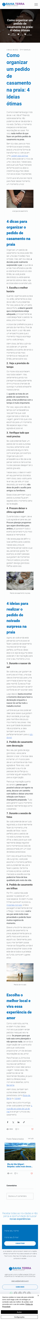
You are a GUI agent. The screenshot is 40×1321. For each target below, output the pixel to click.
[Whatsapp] (11, 1293)
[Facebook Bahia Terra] (15, 1293)
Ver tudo (31, 1138)
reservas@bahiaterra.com (20, 1281)
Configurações (19, 1317)
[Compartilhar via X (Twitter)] (13, 1122)
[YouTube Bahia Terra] (24, 1293)
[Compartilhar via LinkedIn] (18, 1122)
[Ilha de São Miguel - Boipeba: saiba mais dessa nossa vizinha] (20, 1151)
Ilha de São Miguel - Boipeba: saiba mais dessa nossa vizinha (19, 1165)
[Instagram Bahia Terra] (20, 1293)
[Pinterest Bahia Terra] (29, 1293)
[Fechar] (37, 1297)
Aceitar (19, 1312)
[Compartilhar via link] (24, 1122)
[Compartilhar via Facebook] (8, 1122)
